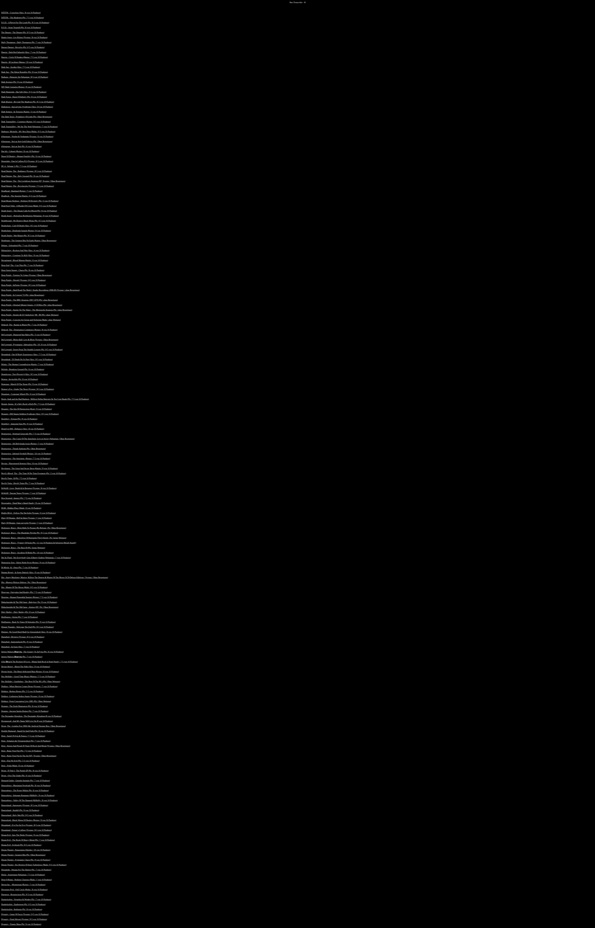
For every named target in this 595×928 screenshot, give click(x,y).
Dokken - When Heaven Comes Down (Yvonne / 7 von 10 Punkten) (29, 686)
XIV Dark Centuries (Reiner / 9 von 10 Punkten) (21, 87)
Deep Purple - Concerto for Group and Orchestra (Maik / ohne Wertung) (31, 320)
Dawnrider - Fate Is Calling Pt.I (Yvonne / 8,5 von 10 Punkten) (27, 161)
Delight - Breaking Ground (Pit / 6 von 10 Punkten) (22, 369)
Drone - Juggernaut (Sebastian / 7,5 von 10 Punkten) (23, 875)
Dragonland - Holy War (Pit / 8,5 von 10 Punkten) (22, 815)
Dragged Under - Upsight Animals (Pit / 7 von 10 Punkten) (25, 780)
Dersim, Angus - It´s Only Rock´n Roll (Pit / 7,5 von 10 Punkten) (28, 404)
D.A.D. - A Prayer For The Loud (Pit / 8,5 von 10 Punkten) (25, 22)
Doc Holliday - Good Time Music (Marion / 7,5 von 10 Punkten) (28, 676)
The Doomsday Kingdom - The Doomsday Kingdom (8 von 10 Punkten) (31, 716)
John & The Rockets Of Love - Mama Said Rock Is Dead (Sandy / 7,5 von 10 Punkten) (39, 661)
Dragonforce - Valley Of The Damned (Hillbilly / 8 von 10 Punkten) (29, 800)
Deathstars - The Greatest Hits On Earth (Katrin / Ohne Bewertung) (28, 240)
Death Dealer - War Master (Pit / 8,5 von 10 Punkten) (23, 235)
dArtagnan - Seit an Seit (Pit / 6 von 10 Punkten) (21, 146)
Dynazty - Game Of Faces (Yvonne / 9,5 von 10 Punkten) (24, 914)
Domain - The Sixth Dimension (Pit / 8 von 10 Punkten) (24, 706)
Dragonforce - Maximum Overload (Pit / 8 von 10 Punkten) (26, 785)
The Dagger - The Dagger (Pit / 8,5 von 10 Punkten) (22, 32)
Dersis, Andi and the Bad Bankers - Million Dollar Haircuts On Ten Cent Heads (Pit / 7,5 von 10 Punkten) (45, 399)
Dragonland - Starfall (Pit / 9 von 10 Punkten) (20, 810)
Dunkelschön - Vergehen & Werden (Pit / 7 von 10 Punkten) (26, 899)
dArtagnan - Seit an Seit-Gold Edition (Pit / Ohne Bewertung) (26, 141)
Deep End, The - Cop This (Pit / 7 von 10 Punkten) (22, 265)
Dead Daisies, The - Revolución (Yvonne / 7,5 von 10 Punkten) (27, 186)
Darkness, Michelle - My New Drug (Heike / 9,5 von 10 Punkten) (28, 131)
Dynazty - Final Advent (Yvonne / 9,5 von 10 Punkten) (24, 919)
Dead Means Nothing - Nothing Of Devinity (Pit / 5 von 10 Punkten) (29, 201)
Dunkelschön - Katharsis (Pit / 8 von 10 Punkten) (21, 909)
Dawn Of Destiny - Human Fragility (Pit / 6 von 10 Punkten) (26, 156)
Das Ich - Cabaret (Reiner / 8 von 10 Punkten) (20, 151)
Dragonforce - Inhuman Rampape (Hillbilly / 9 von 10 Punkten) (27, 795)
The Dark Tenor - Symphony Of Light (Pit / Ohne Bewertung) (26, 116)
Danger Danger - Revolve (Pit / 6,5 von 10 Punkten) (22, 47)
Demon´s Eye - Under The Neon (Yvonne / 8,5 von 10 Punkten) (27, 389)
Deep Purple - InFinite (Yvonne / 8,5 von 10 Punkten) (23, 285)
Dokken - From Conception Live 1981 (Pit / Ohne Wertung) (26, 701)
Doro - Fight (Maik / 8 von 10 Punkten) (17, 766)
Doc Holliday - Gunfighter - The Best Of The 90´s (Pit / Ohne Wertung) (30, 681)
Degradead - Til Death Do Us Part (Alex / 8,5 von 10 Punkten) (27, 359)
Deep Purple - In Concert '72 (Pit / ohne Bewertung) (22, 295)
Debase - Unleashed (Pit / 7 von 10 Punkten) (19, 245)
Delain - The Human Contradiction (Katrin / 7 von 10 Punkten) (27, 364)
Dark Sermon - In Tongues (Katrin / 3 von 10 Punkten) (23, 112)
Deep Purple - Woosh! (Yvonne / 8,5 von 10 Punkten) (23, 280)
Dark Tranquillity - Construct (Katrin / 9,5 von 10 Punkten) (26, 121)
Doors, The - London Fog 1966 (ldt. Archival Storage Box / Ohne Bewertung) (33, 726)
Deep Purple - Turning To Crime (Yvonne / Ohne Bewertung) (26, 275)
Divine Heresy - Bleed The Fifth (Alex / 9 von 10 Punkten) (25, 666)
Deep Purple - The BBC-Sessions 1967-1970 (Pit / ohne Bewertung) (29, 300)
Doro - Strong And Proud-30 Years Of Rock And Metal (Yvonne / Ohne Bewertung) (35, 746)
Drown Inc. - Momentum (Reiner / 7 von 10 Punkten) (23, 884)
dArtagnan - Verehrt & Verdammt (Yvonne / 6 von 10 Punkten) (27, 136)
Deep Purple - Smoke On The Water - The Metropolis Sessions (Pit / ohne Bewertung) (36, 310)
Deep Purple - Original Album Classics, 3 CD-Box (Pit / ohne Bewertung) (31, 305)
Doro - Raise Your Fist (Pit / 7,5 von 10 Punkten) (21, 751)
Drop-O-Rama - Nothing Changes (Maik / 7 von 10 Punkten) (26, 879)
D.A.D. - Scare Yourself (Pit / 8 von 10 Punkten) (21, 27)
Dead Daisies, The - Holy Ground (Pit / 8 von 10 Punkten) (25, 176)
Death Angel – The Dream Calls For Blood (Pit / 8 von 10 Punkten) (29, 211)
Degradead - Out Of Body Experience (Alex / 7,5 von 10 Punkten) (28, 354)
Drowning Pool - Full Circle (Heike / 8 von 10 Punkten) (24, 889)
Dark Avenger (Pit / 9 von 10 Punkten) (17, 82)
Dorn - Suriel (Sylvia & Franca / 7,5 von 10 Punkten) (23, 736)
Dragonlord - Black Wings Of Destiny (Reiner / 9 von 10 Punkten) (28, 820)
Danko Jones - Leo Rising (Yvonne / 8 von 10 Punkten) (24, 37)
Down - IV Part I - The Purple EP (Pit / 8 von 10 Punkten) (24, 770)
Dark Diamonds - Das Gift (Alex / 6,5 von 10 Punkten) (23, 92)
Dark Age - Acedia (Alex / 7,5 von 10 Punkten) (20, 67)
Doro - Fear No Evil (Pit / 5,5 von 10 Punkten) (20, 761)
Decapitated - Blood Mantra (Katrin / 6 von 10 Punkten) (24, 260)
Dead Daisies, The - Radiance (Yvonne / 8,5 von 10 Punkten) (26, 171)
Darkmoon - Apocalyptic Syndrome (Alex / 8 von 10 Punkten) (27, 107)
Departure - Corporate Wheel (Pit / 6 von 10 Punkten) (23, 394)
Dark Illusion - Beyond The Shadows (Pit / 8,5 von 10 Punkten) (27, 102)
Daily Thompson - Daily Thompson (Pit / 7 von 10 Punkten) (26, 42)
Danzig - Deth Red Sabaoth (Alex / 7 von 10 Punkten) (23, 52)
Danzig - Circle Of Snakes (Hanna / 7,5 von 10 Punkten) (24, 57)
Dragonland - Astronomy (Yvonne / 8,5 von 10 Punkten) (24, 805)
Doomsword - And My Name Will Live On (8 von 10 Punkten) (27, 721)
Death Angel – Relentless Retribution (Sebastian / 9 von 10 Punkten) (30, 216)
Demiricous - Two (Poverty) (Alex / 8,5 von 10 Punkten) (24, 374)
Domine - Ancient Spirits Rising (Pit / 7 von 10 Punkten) (24, 711)
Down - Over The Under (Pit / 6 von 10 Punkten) (21, 775)
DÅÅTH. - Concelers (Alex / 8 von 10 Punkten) (21, 12)
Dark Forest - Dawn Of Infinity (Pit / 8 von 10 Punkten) (24, 97)
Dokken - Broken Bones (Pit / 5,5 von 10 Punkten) (22, 691)
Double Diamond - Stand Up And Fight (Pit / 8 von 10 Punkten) (27, 731)
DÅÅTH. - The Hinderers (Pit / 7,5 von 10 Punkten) (22, 17)
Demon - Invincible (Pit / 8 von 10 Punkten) (19, 379)
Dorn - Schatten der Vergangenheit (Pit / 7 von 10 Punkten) (26, 741)
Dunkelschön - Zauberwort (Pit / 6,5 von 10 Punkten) (23, 904)
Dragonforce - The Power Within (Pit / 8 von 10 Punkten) (25, 790)
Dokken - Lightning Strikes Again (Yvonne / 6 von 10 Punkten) (27, 696)
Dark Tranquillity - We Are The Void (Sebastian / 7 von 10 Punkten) (29, 126)
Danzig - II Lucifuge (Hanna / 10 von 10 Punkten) (22, 62)
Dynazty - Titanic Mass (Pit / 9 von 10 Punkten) (21, 924)
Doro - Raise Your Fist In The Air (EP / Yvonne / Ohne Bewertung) (28, 756)
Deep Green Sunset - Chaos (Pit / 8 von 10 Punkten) (22, 270)
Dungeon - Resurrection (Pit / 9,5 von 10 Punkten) (22, 894)
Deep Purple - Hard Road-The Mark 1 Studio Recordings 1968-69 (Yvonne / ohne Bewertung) (40, 290)
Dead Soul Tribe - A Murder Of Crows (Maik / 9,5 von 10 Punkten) (29, 206)
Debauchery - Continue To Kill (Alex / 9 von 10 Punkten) (25, 255)
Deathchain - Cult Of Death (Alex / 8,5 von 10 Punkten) (24, 225)
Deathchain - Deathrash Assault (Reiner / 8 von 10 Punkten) (26, 230)
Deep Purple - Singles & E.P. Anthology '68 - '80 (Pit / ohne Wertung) (30, 315)
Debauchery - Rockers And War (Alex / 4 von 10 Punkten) (25, 250)
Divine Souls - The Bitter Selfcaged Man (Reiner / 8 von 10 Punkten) (30, 671)
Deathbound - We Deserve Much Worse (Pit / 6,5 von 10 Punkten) (28, 221)
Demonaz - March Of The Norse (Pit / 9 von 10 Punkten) (24, 384)
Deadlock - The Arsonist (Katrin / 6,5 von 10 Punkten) (23, 196)
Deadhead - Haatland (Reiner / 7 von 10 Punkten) (21, 191)
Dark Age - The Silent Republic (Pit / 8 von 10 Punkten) (24, 72)
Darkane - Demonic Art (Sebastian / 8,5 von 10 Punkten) (24, 77)
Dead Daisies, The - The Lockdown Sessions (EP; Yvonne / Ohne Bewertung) (33, 181)
